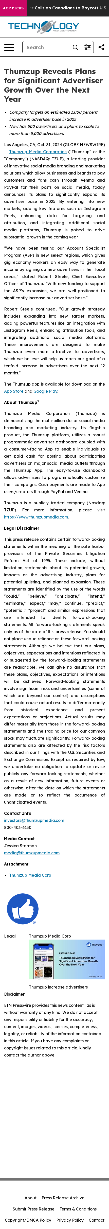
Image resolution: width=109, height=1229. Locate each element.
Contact (96, 1220)
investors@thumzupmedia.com (34, 820)
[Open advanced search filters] (87, 47)
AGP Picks (13, 8)
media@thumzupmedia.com (32, 852)
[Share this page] (101, 47)
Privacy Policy (70, 1220)
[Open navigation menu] (9, 47)
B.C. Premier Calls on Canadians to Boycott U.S (57, 8)
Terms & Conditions (78, 1208)
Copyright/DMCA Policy (28, 1220)
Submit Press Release (34, 1208)
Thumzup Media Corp (30, 875)
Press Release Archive (63, 1197)
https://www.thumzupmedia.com (36, 517)
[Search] (75, 47)
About (31, 1197)
